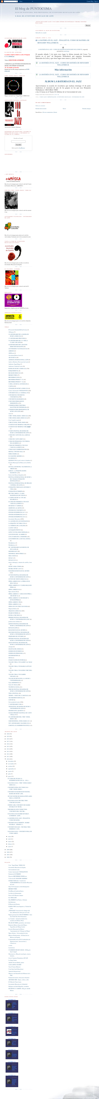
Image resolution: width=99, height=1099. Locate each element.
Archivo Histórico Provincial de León (18, 362)
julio (9, 774)
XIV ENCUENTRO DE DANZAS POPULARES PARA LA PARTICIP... (20, 797)
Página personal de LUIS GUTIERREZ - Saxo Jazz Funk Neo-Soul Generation (20, 915)
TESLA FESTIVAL (13, 693)
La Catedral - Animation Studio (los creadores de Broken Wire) (18, 920)
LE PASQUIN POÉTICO (15, 530)
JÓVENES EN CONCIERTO (16, 510)
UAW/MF (11, 700)
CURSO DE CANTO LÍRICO (16, 439)
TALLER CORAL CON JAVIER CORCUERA (20, 670)
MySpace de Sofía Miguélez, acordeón (19, 986)
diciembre (11, 761)
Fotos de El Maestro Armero (16, 895)
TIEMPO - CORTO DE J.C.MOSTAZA (18, 695)
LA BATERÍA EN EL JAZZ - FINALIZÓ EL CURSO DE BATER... (19, 819)
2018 (8, 739)
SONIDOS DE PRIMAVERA (16, 653)
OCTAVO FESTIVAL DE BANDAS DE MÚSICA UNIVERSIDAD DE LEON (19, 576)
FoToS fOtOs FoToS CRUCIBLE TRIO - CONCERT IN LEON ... (18, 801)
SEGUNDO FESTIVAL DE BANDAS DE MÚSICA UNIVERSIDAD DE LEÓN (19, 633)
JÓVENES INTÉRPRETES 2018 (17, 517)
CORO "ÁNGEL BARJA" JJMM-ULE (18, 416)
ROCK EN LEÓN (13, 628)
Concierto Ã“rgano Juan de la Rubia (14, 1068)
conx (10, 413)
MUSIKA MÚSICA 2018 (15, 568)
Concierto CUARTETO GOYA (14, 1055)
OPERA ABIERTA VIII (14, 602)
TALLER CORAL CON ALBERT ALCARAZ (20, 662)
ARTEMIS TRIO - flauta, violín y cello (19, 980)
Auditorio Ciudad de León (15, 366)
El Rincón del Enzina (14, 904)
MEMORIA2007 (13, 551)
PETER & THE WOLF (14, 615)
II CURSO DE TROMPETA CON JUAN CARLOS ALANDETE (19, 502)
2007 (8, 854)
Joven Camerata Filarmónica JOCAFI (18, 958)
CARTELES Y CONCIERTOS (14, 1019)
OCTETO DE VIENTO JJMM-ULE (18, 579)
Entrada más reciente (41, 108)
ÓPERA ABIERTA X (14, 604)
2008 (8, 852)
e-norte (10, 945)
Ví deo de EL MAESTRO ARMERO (18, 878)
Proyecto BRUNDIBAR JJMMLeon (18, 876)
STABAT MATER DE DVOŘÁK (17, 660)
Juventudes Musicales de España (17, 867)
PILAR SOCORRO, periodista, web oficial (19, 923)
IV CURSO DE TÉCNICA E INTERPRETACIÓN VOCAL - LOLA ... (18, 779)
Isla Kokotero (12, 902)
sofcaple (11, 647)
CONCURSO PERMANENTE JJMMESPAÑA (16, 402)
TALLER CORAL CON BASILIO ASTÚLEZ (20, 666)
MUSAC (11, 558)
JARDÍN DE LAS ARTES (15, 508)
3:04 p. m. (56, 94)
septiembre (11, 769)
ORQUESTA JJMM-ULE (15, 611)
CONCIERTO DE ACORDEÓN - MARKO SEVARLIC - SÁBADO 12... (18, 823)
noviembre (11, 764)
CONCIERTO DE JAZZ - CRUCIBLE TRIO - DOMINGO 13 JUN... (19, 828)
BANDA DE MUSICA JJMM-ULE (17, 368)
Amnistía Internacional (14, 971)
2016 (8, 744)
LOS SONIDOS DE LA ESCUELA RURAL (20, 539)
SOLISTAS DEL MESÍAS (15, 649)
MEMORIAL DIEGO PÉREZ (16, 553)
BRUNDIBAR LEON (14, 377)
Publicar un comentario (40, 105)
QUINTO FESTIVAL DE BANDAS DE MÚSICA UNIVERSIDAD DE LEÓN (19, 625)
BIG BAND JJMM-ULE (15, 373)
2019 (8, 736)
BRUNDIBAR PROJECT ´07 (16, 379)
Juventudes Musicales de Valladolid (18, 984)
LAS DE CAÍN (12, 528)
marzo (10, 841)
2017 (8, 741)
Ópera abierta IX (13, 591)
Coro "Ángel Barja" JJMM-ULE (17, 865)
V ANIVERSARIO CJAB (15, 704)
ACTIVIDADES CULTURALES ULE (18, 349)
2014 (8, 749)
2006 (8, 857)
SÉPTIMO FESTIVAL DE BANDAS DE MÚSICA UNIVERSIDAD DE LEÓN (19, 639)
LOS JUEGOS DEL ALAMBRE (17, 534)
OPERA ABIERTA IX (14, 589)
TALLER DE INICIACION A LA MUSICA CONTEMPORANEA (19, 679)
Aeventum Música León (15, 355)
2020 (8, 734)
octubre (10, 766)
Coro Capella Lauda (14, 420)
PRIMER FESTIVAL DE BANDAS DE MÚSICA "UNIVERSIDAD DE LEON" (19, 618)
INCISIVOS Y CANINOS (15, 506)
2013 (8, 751)
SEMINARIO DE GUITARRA (16, 636)
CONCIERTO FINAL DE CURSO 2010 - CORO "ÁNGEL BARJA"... (18, 788)
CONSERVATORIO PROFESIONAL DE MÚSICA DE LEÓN (19, 410)
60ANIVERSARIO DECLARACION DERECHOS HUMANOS (18, 345)
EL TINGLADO (13, 897)
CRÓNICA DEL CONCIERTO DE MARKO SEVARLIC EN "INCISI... (19, 806)
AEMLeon (11, 353)
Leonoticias (12, 948)
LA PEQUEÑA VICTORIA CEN (17, 523)
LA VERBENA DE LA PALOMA (17, 525)
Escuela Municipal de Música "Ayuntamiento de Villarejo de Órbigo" (19, 930)
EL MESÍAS (12, 458)
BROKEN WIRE (13, 375)
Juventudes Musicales (64, 97)
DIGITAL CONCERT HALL (16, 451)
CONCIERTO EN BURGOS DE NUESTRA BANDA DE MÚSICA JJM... (19, 793)
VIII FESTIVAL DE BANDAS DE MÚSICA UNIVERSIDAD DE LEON (20, 707)
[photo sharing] (63, 48)
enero (9, 846)
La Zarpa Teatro (13, 960)
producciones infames (14, 621)
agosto (10, 771)
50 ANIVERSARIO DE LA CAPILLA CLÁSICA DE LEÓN (18, 341)
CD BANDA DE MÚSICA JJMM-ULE (18, 388)
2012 (8, 754)
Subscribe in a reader (41, 33)
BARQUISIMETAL (13, 371)
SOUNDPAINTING (13, 655)
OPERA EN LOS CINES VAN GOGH (18, 606)
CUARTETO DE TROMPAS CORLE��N (20, 427)
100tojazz (11, 332)
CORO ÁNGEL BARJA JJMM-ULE (18, 418)
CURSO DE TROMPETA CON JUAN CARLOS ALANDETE (18, 446)
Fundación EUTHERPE (15, 874)
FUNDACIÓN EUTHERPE (15, 491)
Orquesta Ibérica (13, 608)
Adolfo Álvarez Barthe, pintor (16, 962)
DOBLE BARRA (13, 454)
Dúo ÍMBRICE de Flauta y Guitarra (18, 900)
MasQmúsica (12, 543)
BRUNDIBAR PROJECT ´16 (16, 382)
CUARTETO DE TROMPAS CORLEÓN (19, 424)
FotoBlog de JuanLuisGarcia (16, 891)
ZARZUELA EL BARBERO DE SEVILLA (19, 725)
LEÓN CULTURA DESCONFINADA (18, 532)
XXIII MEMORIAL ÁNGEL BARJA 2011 (19, 721)
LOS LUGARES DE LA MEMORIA (18, 536)
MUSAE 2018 (12, 560)
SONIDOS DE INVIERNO (15, 651)
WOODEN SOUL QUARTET (16, 710)
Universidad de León (78, 97)
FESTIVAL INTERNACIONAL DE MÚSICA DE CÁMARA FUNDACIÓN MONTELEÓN (20, 479)
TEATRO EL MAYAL (14, 687)
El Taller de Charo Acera (15, 982)
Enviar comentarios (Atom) (50, 112)
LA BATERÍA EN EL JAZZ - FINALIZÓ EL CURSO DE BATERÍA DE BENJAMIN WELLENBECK (63, 41)
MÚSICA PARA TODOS (15, 566)
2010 (8, 759)
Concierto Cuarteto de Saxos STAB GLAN (14, 1082)
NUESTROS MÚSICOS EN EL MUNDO (19, 571)
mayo (9, 836)
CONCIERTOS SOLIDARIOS (16, 399)
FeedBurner (22, 148)
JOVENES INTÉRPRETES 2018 (17, 514)
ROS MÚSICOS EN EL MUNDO (17, 630)
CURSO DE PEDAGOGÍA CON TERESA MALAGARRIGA (19, 442)
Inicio (64, 108)
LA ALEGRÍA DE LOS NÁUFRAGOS (18, 521)
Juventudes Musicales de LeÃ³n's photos (14, 1032)
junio (9, 776)
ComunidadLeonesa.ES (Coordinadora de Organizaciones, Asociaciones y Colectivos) (19, 941)
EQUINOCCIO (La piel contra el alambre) (19, 460)
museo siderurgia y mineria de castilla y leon (20, 562)
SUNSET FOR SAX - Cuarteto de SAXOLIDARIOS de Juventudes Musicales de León (20, 882)
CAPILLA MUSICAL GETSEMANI (18, 384)
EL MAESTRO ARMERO (15, 456)
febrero (10, 844)
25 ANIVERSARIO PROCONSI (17, 338)
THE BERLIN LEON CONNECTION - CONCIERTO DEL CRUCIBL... (18, 810)
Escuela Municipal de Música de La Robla (20, 462)
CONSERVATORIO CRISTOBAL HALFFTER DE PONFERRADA (18, 406)
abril (9, 839)
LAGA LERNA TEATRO (15, 964)
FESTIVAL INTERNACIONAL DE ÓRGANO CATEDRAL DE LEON (20, 484)
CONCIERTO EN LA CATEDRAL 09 (18, 393)
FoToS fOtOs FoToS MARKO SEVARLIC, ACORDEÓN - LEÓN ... (18, 815)
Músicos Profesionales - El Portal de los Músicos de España (19, 936)
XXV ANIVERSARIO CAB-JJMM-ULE (19, 723)
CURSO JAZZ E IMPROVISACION (48, 97)
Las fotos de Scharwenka (15, 893)
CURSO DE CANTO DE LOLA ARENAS (19, 435)
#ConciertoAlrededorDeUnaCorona (18, 330)
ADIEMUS (11, 351)
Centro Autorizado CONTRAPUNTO (18, 390)
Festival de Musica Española (16, 475)
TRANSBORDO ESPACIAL (16, 698)
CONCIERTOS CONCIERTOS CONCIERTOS (16, 396)
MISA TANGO (12, 556)
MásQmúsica (12, 545)
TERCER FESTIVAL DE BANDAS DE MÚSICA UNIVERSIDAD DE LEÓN (19, 690)
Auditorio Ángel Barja (14, 364)
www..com (12, 999)
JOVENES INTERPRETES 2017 (17, 512)
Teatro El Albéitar (13, 685)
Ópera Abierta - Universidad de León (18, 933)
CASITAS (11, 386)
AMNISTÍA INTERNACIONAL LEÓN (18, 360)
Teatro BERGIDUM (14, 682)
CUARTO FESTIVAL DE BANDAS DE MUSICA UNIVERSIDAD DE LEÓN (19, 432)
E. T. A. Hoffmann (9, 56)
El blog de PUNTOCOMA (33, 8)
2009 (8, 849)
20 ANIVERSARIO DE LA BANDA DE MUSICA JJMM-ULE (19, 335)
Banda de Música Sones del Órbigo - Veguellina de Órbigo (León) (18, 926)
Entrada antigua (86, 108)
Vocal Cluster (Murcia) (14, 967)
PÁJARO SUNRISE (13, 613)
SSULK (10, 658)
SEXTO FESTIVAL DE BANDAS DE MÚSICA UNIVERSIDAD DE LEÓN (19, 643)
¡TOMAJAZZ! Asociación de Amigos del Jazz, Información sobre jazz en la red (19, 911)
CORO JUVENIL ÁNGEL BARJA (17, 422)
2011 (8, 756)
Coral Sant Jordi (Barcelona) (16, 969)
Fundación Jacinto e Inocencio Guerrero (19, 977)
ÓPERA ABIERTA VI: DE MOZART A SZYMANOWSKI (19, 599)
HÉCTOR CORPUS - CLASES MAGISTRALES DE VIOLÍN (17, 494)
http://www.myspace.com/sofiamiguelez (19, 886)
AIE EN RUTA (12, 357)
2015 (8, 746)
